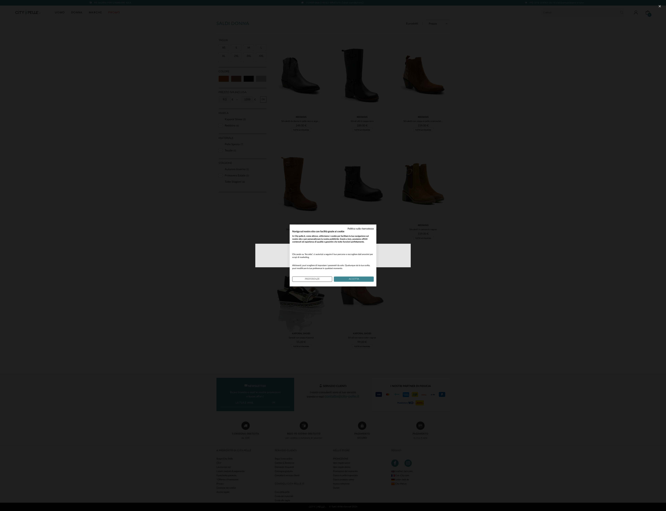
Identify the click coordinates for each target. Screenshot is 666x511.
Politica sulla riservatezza (361, 229)
